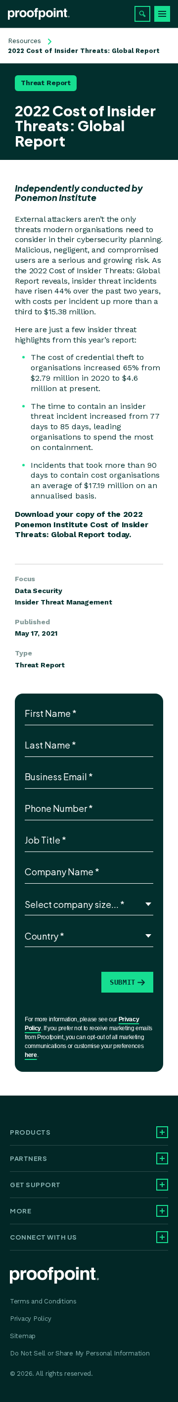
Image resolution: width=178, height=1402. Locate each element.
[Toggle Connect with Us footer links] (162, 1237)
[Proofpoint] (39, 14)
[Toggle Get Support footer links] (162, 1185)
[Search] (142, 14)
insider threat (112, 329)
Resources (24, 41)
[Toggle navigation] (162, 14)
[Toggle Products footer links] (162, 1132)
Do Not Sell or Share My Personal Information (80, 1353)
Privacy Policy (30, 1318)
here (31, 1055)
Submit (122, 982)
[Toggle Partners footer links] (162, 1158)
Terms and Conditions (43, 1301)
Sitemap (23, 1336)
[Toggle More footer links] (162, 1211)
